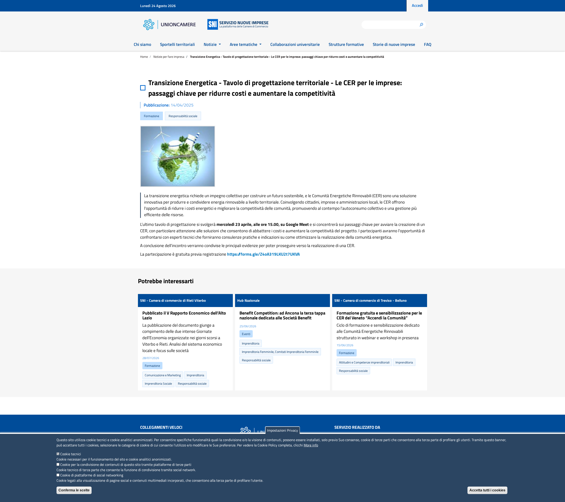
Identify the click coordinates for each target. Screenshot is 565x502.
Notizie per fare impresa (168, 56)
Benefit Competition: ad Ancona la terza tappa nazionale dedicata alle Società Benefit (282, 315)
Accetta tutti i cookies (487, 490)
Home (144, 56)
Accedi (417, 5)
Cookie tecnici (70, 454)
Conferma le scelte (74, 490)
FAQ (427, 44)
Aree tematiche (244, 44)
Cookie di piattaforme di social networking (91, 475)
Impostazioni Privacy (282, 430)
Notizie (211, 44)
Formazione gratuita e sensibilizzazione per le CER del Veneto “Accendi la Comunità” (379, 315)
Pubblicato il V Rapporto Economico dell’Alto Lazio (184, 315)
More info (311, 445)
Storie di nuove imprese (394, 44)
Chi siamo (142, 44)
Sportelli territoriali (177, 44)
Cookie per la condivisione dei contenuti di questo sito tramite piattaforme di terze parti (125, 464)
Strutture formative (346, 44)
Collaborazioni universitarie (295, 44)
